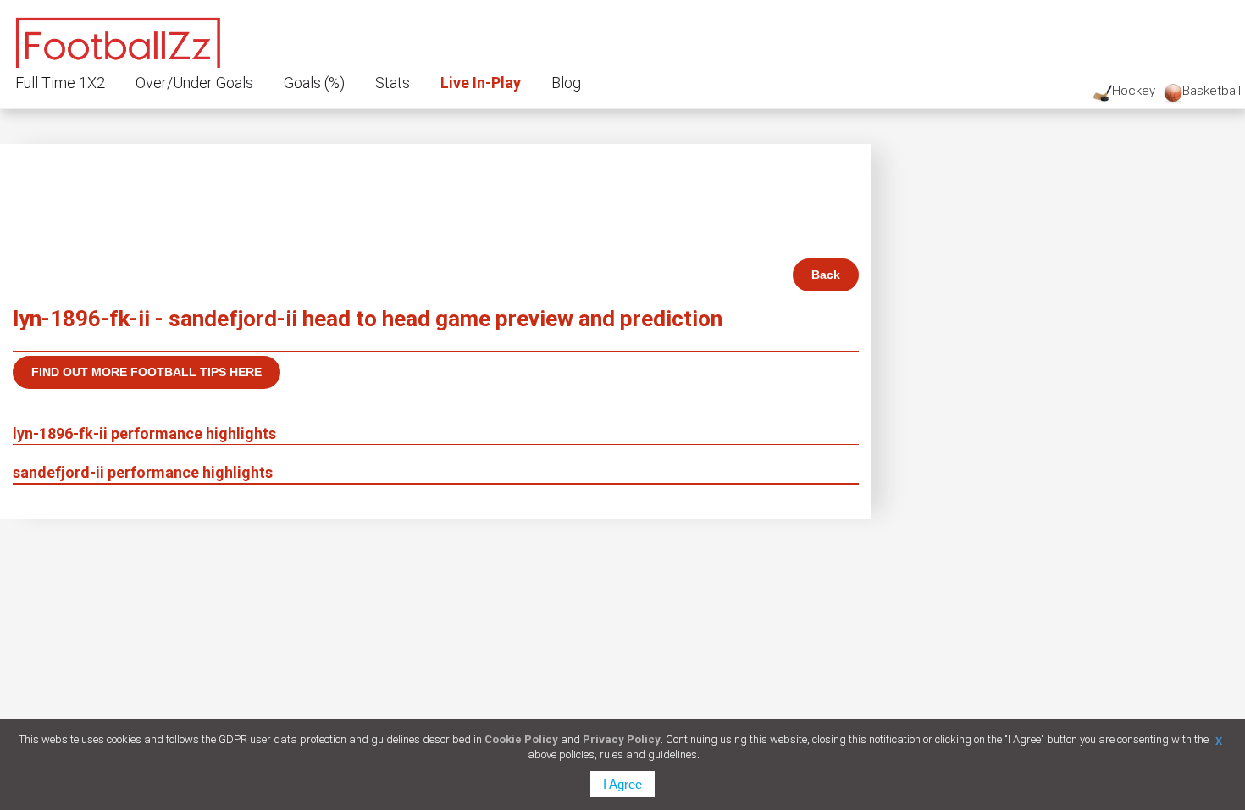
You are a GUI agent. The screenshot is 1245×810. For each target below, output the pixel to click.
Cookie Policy (521, 739)
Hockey (1133, 90)
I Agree (622, 784)
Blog (566, 83)
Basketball (1211, 90)
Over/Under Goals (194, 83)
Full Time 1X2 (60, 83)
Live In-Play (480, 83)
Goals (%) (314, 83)
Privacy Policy (622, 739)
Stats (392, 83)
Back (825, 274)
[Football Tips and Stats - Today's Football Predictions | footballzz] (118, 40)
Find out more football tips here (146, 372)
